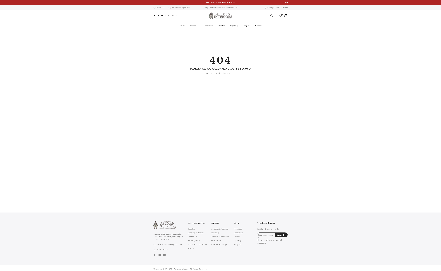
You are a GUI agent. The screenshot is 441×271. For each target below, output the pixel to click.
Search (191, 248)
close (156, 2)
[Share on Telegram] (169, 15)
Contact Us (192, 237)
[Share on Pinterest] (162, 15)
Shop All (237, 244)
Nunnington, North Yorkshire (277, 8)
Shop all (246, 26)
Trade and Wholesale (220, 237)
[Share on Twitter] (158, 15)
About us (181, 26)
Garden (221, 26)
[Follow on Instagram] (159, 255)
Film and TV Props (219, 244)
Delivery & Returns (196, 233)
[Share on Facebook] (155, 15)
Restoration (216, 241)
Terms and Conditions (197, 244)
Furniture (194, 26)
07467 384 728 (160, 8)
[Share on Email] (172, 15)
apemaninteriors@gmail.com (180, 8)
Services (258, 26)
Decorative (208, 26)
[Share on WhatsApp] (176, 15)
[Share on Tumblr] (165, 15)
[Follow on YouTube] (164, 255)
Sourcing (215, 233)
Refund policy (194, 241)
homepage (228, 73)
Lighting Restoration (219, 229)
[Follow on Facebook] (154, 255)
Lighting (233, 26)
